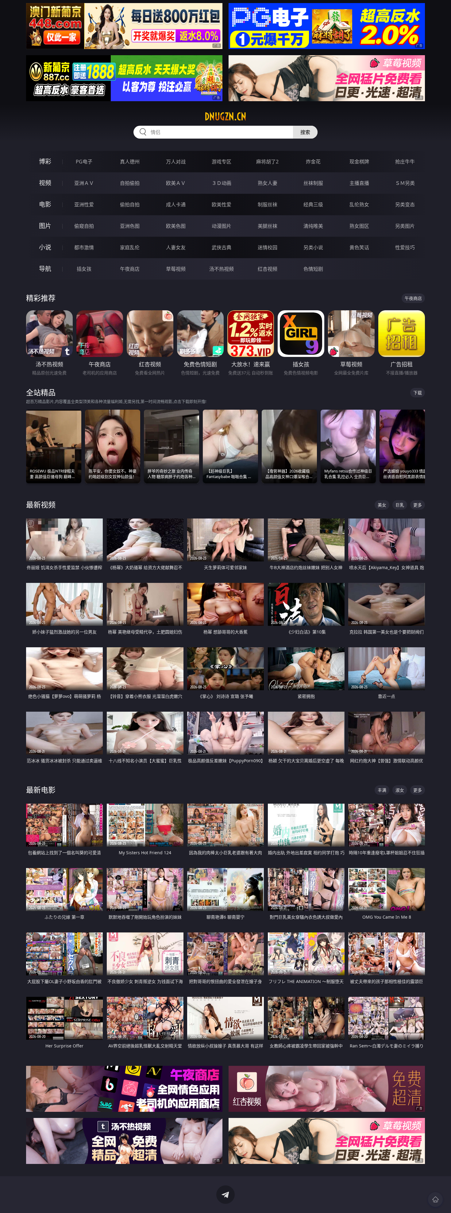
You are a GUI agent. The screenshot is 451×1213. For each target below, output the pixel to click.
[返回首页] (435, 1199)
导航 (45, 269)
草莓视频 (176, 269)
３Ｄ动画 (221, 183)
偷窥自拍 (84, 226)
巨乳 (399, 505)
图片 (45, 226)
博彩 (45, 161)
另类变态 (405, 204)
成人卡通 (176, 204)
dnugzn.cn (225, 116)
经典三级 (313, 204)
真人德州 (130, 161)
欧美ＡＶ (176, 183)
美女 (382, 505)
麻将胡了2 (267, 161)
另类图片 (405, 226)
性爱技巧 (405, 247)
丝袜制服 (313, 183)
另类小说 (313, 247)
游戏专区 (221, 161)
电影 (45, 204)
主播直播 (359, 183)
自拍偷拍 (130, 183)
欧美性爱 (221, 204)
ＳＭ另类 (405, 183)
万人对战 (176, 161)
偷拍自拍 (130, 204)
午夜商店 (130, 269)
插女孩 (84, 269)
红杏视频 (267, 269)
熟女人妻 (267, 183)
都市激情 (84, 247)
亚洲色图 (130, 226)
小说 (45, 247)
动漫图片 (221, 226)
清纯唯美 (313, 226)
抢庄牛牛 (405, 161)
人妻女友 (176, 247)
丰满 (382, 790)
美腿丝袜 (267, 226)
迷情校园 (267, 247)
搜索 (305, 132)
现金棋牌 (359, 161)
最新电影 (41, 790)
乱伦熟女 (359, 204)
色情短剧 (313, 269)
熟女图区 (359, 226)
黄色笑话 (359, 247)
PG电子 (84, 161)
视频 (45, 183)
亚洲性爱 (84, 204)
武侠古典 (221, 247)
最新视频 (41, 504)
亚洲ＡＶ (84, 183)
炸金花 (313, 161)
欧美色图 (176, 226)
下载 (417, 393)
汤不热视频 (221, 269)
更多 (417, 505)
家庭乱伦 (130, 247)
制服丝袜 (267, 204)
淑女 (399, 790)
